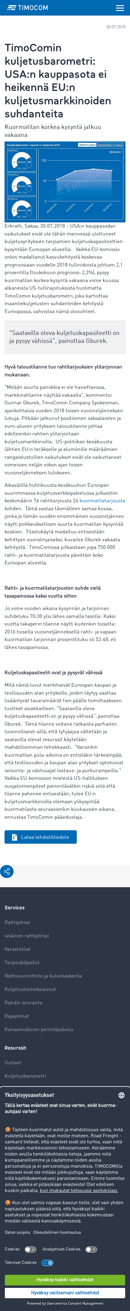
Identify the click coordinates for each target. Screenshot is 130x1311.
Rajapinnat (17, 1016)
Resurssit (15, 1047)
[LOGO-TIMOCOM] (27, 7)
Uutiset (13, 1062)
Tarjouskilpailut (22, 962)
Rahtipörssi (17, 922)
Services (14, 907)
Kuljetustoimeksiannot (30, 989)
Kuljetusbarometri (25, 1076)
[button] (7, 871)
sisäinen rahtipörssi (27, 936)
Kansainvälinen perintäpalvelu (39, 1029)
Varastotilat (18, 949)
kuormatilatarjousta (102, 501)
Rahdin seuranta (23, 1003)
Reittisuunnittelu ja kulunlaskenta (43, 976)
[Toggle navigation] (120, 8)
